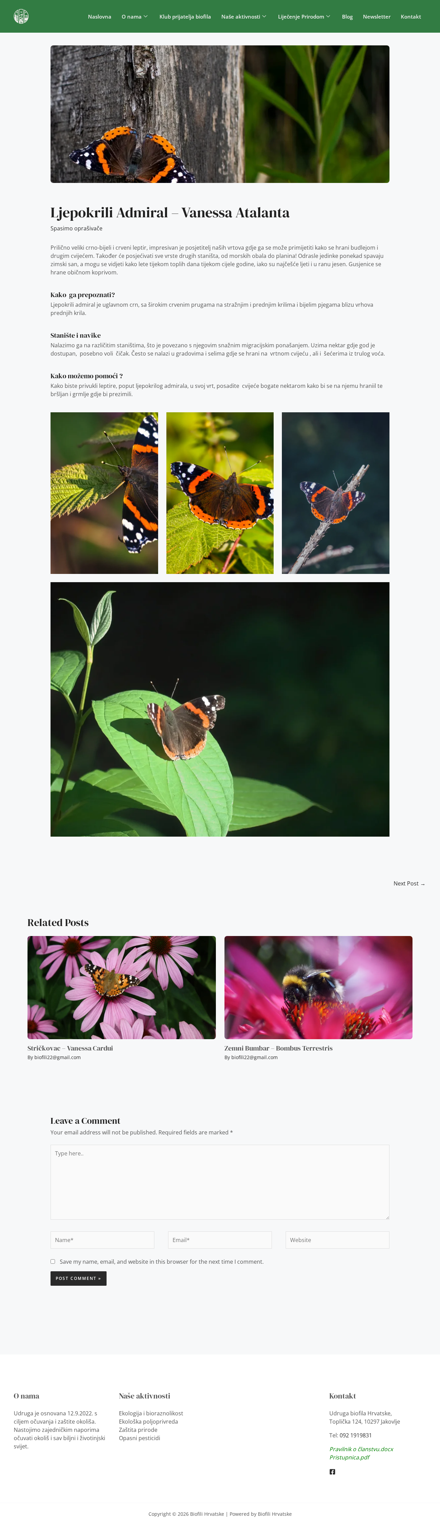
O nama (132, 16)
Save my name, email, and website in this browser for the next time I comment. (162, 1261)
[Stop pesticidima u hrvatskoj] (332, 1472)
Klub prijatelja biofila (185, 16)
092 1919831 (356, 1435)
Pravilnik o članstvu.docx (361, 1449)
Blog (347, 16)
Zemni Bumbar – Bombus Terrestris (278, 1048)
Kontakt (411, 16)
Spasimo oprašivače (76, 228)
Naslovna (99, 16)
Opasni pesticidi (139, 1438)
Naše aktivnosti (240, 16)
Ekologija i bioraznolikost (151, 1413)
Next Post (410, 883)
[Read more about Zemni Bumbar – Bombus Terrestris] (318, 987)
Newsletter (376, 16)
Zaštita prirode (138, 1430)
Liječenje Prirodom (301, 16)
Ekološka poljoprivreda (148, 1421)
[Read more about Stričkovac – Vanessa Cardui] (122, 987)
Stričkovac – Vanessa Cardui (70, 1048)
